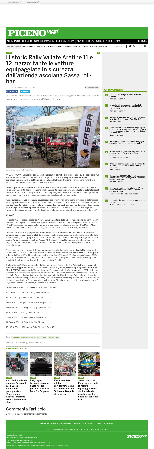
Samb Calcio (58, 429)
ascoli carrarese (101, 46)
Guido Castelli (27, 46)
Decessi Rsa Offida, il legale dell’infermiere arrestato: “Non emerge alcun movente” (126, 142)
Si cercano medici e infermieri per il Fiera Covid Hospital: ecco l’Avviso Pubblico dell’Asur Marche (126, 190)
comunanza (88, 46)
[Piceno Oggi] (33, 37)
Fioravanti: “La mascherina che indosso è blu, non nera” (127, 201)
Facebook (126, 46)
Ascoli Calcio (13, 41)
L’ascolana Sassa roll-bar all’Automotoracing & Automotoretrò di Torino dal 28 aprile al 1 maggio (64, 387)
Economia (61, 41)
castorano (78, 46)
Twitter (130, 46)
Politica (80, 41)
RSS (134, 46)
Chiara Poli (12, 87)
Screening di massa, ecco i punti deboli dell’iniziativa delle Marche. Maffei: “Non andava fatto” (125, 107)
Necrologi (142, 41)
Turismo (100, 41)
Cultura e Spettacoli (44, 41)
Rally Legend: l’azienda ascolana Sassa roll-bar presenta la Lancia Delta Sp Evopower (39, 386)
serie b (60, 46)
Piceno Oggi (32, 2)
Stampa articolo (92, 87)
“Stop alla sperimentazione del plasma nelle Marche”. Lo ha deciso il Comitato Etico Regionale (127, 165)
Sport (117, 41)
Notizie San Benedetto (73, 429)
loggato (20, 414)
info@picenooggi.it (26, 440)
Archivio (104, 429)
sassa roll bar (54, 337)
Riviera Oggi (15, 2)
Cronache (27, 41)
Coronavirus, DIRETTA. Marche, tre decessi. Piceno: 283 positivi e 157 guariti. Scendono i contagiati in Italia (127, 177)
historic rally (42, 337)
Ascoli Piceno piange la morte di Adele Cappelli (125, 96)
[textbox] (53, 252)
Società (90, 41)
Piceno (109, 41)
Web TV (71, 41)
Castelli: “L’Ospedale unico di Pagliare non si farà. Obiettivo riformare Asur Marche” (127, 118)
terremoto (51, 46)
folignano (68, 46)
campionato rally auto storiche (23, 337)
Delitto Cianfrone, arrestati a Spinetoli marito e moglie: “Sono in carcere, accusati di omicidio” (127, 153)
